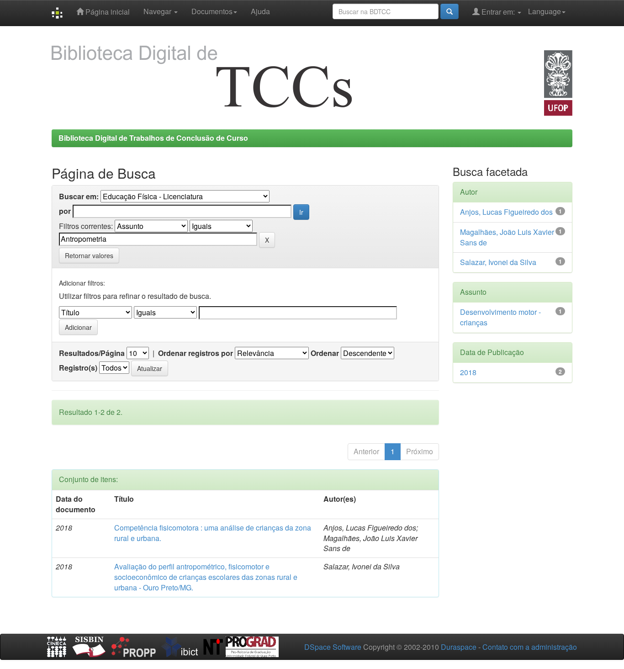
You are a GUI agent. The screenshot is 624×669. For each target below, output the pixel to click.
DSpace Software (332, 647)
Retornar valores (89, 255)
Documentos (212, 11)
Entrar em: (498, 11)
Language (544, 11)
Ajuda (260, 11)
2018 (468, 372)
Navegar (158, 11)
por (65, 211)
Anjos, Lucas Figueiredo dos (506, 212)
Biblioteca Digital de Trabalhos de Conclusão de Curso (153, 138)
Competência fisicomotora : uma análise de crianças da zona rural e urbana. (212, 532)
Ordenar (325, 353)
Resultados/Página (92, 353)
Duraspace (458, 647)
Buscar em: (79, 196)
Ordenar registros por (195, 353)
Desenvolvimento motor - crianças (500, 317)
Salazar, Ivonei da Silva (498, 262)
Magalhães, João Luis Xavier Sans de (507, 237)
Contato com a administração (529, 647)
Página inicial (107, 11)
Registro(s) (78, 368)
